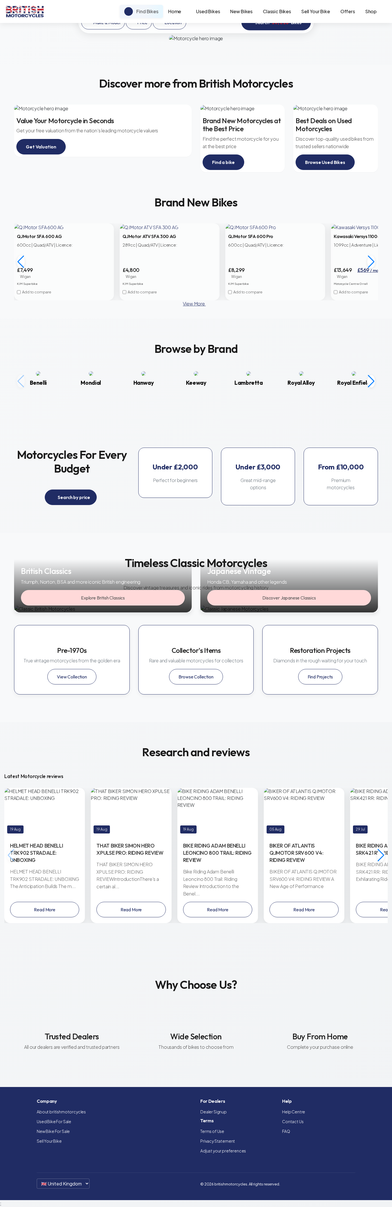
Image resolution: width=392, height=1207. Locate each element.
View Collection (72, 677)
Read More (44, 909)
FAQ (286, 1131)
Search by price (73, 497)
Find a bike (223, 162)
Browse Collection (195, 677)
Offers (347, 11)
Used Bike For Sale (54, 1121)
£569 (372, 270)
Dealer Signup (213, 1111)
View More (194, 304)
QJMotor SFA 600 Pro (250, 236)
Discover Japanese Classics (289, 598)
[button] (371, 262)
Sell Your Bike (315, 11)
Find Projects (320, 677)
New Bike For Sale (53, 1131)
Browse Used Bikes (325, 162)
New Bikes (241, 11)
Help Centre (293, 1111)
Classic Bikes (277, 11)
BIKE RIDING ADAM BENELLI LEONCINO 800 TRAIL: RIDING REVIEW (217, 852)
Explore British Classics (103, 598)
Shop (371, 11)
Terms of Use (212, 1131)
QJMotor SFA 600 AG (39, 236)
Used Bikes (208, 11)
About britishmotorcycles (61, 1111)
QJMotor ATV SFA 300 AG (149, 236)
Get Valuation (41, 147)
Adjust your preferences (223, 1150)
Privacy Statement (217, 1141)
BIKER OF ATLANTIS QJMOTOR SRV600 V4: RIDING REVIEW (296, 852)
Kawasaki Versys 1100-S (358, 236)
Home (174, 11)
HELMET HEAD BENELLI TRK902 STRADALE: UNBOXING (36, 852)
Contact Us (292, 1121)
